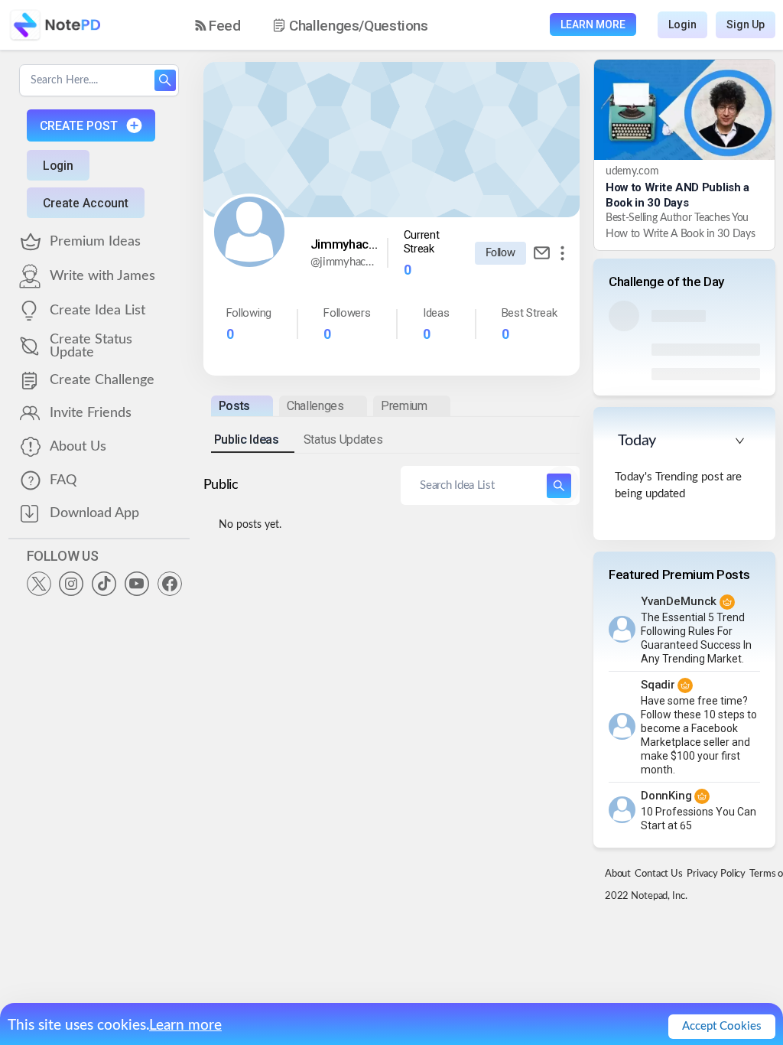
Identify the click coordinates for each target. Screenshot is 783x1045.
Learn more (185, 1025)
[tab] (242, 406)
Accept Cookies (722, 1026)
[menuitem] (218, 26)
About (618, 874)
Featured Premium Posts (679, 574)
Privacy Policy (716, 874)
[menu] (325, 25)
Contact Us (659, 874)
